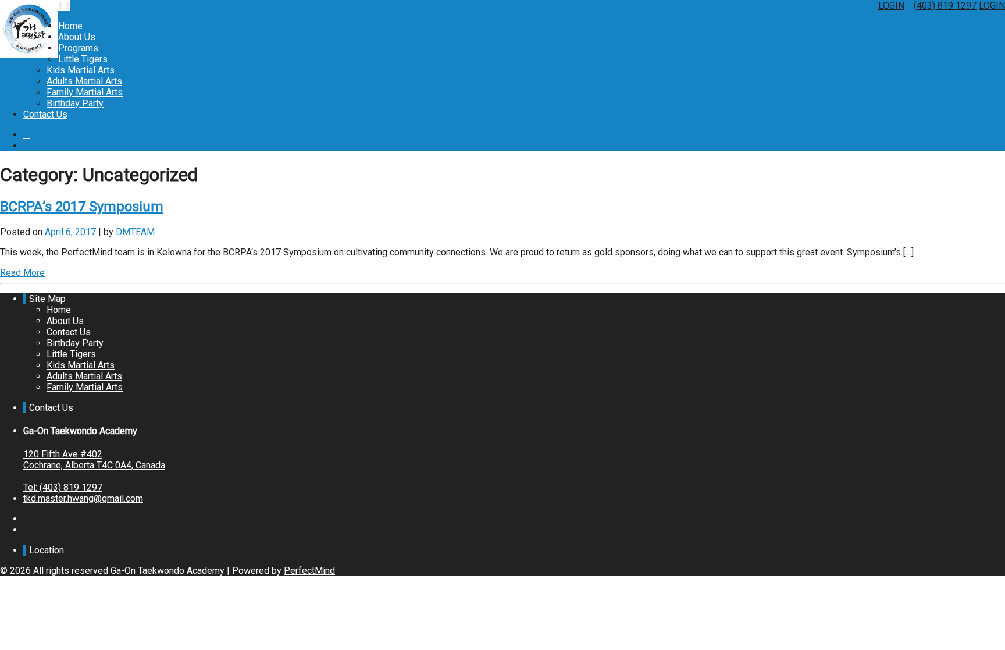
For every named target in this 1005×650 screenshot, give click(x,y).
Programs (78, 48)
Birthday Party (75, 103)
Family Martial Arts (85, 92)
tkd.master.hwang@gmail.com (83, 498)
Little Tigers (83, 59)
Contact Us (45, 114)
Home (70, 25)
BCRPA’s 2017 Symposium (81, 206)
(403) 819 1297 (945, 5)
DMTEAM (135, 231)
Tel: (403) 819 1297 (62, 487)
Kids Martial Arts (81, 70)
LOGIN (891, 5)
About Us (76, 36)
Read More (22, 272)
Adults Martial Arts (84, 81)
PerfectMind (309, 570)
